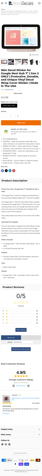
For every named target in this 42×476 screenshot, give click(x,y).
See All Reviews (21, 385)
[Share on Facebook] (2, 170)
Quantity (3, 111)
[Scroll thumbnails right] (39, 62)
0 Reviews (21, 306)
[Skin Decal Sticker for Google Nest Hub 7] (11, 62)
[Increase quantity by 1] (18, 115)
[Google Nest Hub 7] (4, 62)
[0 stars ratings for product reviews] (21, 302)
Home (3, 9)
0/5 (21, 296)
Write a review (18, 93)
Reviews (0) (11, 338)
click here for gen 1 (33, 149)
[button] (7, 93)
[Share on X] (6, 170)
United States (20, 453)
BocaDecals (9, 90)
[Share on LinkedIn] (9, 170)
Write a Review (21, 330)
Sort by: (10, 342)
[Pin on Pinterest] (13, 170)
